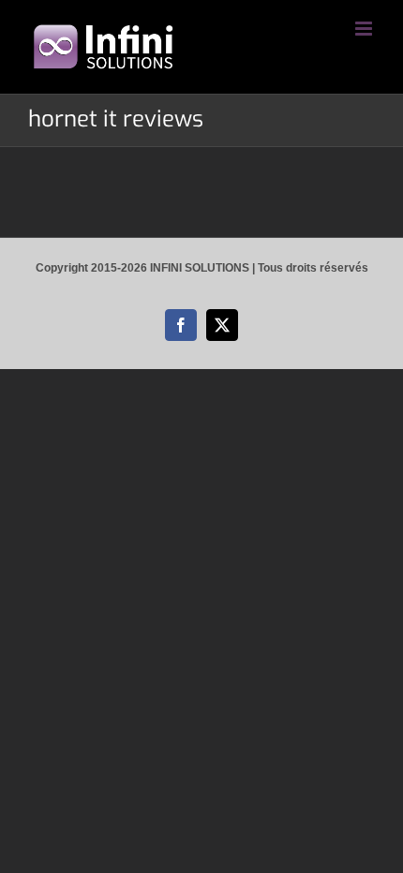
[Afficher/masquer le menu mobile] (365, 28)
